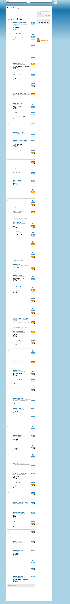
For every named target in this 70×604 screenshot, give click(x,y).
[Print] (15, 585)
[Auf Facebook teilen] (11, 585)
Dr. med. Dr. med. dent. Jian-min (20, 140)
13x (34, 252)
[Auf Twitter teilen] (13, 585)
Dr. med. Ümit (17, 211)
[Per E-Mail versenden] (14, 585)
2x (33, 55)
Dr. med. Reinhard (17, 45)
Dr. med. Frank (17, 416)
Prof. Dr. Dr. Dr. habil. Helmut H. (21, 318)
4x (33, 34)
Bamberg (11, 5)
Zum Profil (33, 47)
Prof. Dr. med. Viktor (19, 379)
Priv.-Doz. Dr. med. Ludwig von (21, 444)
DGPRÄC (8, 123)
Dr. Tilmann (16, 521)
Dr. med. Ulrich (17, 33)
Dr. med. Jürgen (18, 188)
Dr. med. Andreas (18, 63)
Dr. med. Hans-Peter (18, 408)
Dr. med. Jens (17, 559)
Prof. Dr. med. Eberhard (18, 240)
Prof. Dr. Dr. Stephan (19, 93)
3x (33, 287)
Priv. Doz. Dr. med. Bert (19, 453)
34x (34, 223)
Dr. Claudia (17, 74)
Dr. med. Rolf (17, 426)
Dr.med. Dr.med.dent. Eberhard (21, 112)
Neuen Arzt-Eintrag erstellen (43, 22)
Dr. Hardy (17, 222)
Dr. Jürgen (17, 180)
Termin (33, 23)
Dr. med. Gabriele (18, 398)
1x (33, 104)
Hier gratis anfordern (44, 40)
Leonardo (16, 298)
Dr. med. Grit (17, 231)
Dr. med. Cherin (17, 340)
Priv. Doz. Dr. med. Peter (19, 473)
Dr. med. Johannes (18, 103)
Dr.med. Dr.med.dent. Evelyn (20, 502)
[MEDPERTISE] (55, 3)
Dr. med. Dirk (17, 55)
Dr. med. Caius (17, 252)
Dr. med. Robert (17, 83)
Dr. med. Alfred (17, 275)
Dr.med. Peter (17, 541)
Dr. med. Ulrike (18, 576)
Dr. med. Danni (18, 132)
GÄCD (8, 151)
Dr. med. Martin (17, 568)
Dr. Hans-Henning (18, 331)
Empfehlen (33, 22)
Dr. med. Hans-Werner (19, 482)
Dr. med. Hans (17, 286)
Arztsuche (8, 5)
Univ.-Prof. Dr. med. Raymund (20, 122)
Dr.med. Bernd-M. (18, 512)
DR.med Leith (17, 172)
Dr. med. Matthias (18, 361)
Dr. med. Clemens (18, 463)
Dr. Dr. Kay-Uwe (17, 150)
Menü (29, 2)
